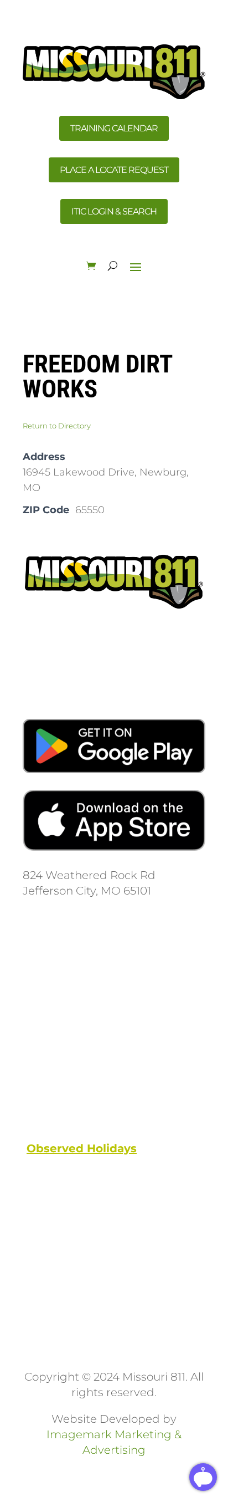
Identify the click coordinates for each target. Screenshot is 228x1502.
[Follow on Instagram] (54, 990)
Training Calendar (114, 128)
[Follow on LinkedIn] (98, 990)
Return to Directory (57, 425)
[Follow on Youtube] (76, 990)
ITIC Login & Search (114, 211)
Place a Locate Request (114, 170)
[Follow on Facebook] (31, 990)
